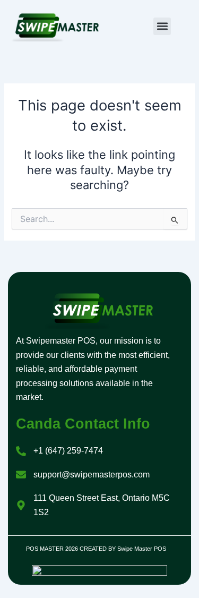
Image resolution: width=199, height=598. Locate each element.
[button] (162, 26)
